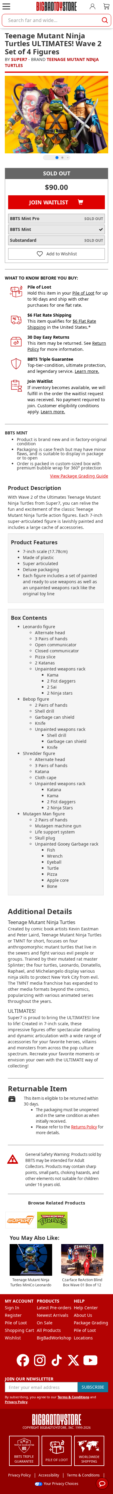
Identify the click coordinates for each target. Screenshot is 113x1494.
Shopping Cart (19, 1330)
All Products (49, 1330)
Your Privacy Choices (61, 1483)
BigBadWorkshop (54, 1338)
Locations (83, 1338)
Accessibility (49, 1475)
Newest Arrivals (52, 1315)
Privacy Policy (16, 1402)
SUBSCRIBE (93, 1387)
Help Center (86, 1307)
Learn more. (87, 371)
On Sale (44, 1323)
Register (13, 1315)
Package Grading (91, 1323)
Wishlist (13, 1338)
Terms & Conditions (73, 1397)
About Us (83, 1315)
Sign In (12, 1307)
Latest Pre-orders (54, 1307)
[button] (56, 254)
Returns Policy (84, 1127)
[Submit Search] (105, 20)
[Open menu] (6, 6)
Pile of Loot (83, 293)
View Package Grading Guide (79, 476)
